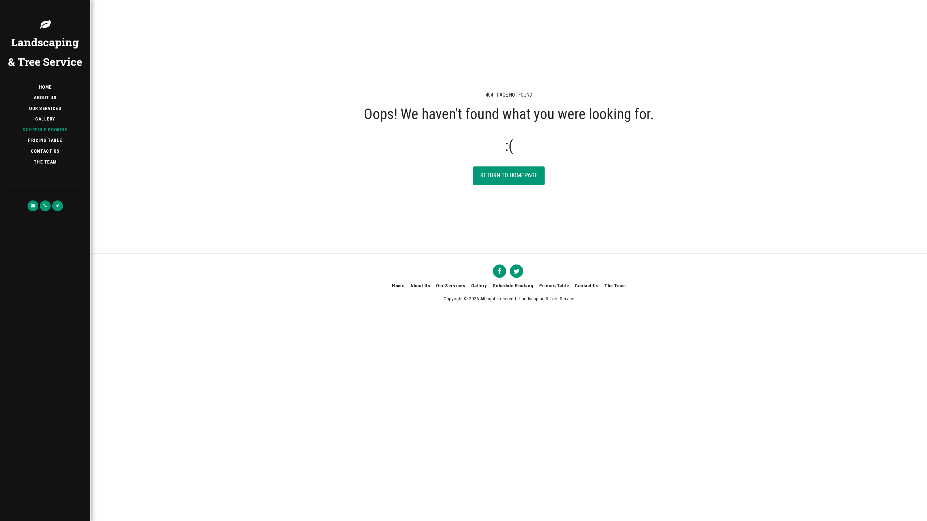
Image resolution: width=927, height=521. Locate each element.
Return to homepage (509, 175)
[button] (33, 205)
